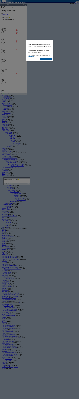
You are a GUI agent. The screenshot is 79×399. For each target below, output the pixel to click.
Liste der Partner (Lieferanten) (31, 56)
